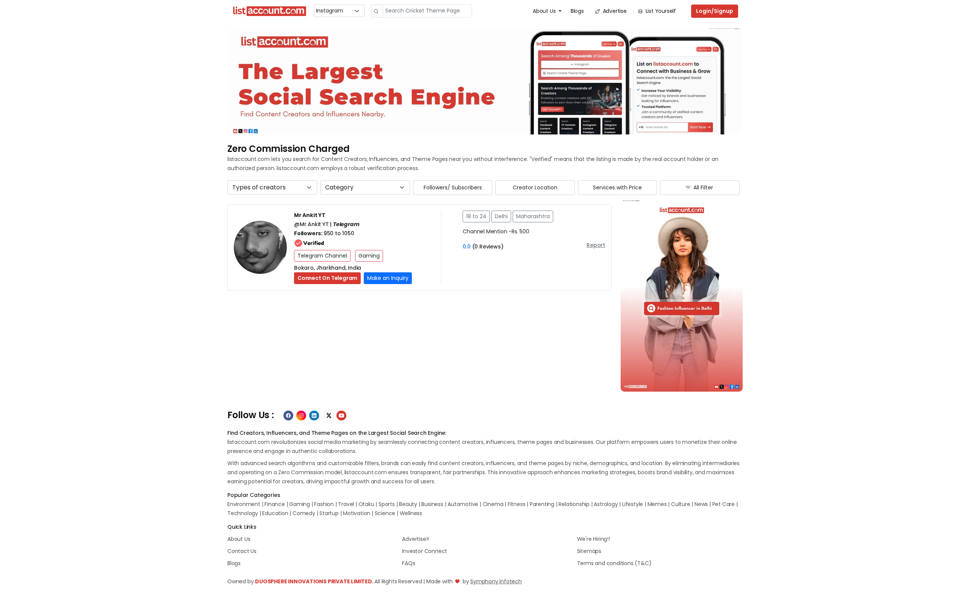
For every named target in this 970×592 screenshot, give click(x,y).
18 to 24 (476, 216)
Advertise (614, 11)
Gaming (369, 255)
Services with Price (617, 187)
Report (596, 245)
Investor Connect (424, 551)
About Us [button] (545, 11)
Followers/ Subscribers (453, 187)
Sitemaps (589, 551)
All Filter (702, 187)
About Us (238, 539)
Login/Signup (714, 11)
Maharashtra (533, 216)
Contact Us (242, 551)
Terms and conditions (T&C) (614, 563)
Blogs (577, 11)
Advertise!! (415, 539)
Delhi (501, 216)
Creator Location (535, 187)
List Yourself (660, 11)
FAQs (408, 563)
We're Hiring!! (593, 539)
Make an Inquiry (387, 278)
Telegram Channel (322, 255)
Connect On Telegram (327, 278)
